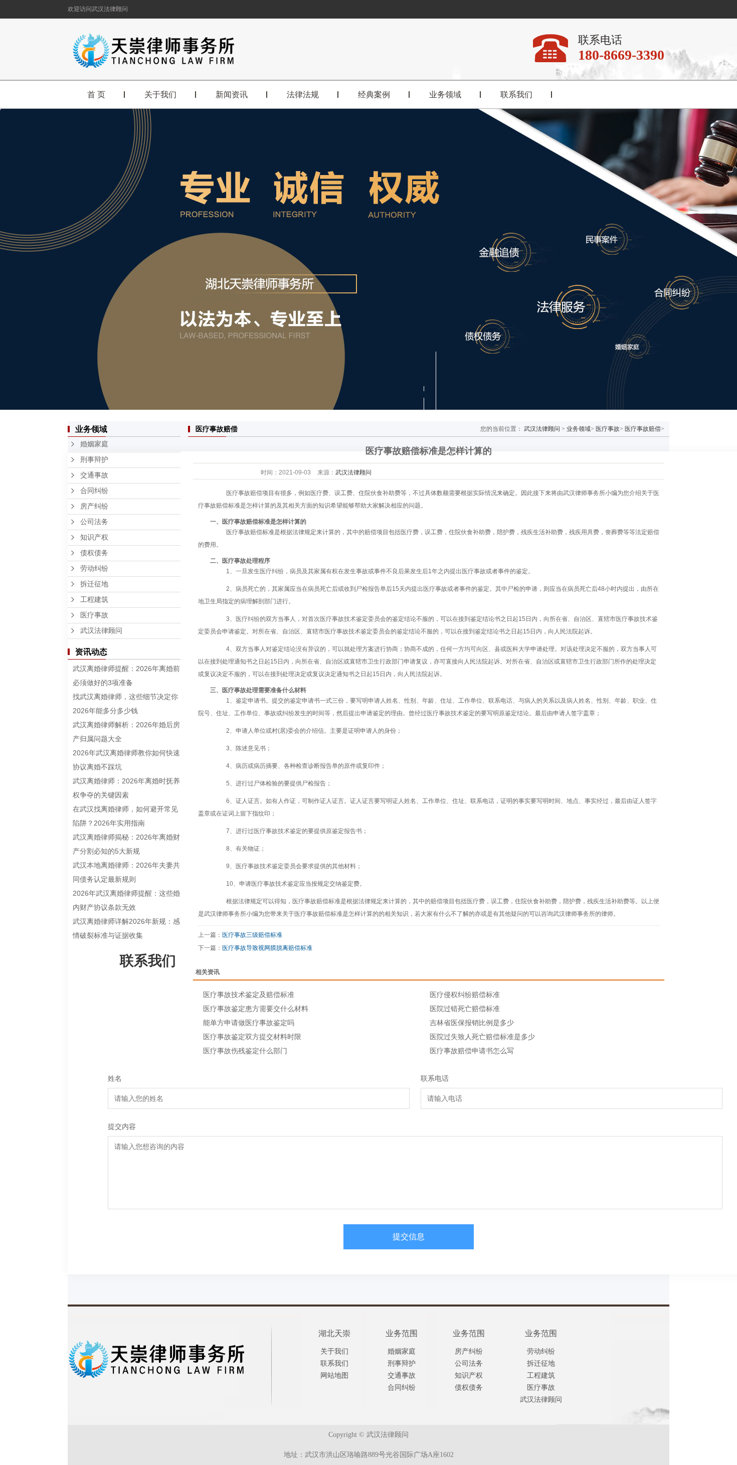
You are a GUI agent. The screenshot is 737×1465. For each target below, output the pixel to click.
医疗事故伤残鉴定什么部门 (245, 1051)
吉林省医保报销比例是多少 (472, 1023)
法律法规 (303, 94)
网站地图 (334, 1375)
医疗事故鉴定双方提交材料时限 (252, 1037)
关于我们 (160, 94)
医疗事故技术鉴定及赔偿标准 (248, 995)
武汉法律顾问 (101, 630)
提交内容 (122, 1126)
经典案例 (374, 94)
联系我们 (516, 94)
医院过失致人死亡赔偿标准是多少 (482, 1037)
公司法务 (94, 522)
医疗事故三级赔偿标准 (252, 934)
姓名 (115, 1078)
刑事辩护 (94, 459)
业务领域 (445, 94)
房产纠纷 (94, 506)
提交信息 (409, 1236)
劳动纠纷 (94, 568)
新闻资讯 (232, 94)
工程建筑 (94, 599)
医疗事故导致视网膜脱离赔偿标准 (267, 947)
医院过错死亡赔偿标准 (465, 1009)
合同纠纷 (94, 491)
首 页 (96, 94)
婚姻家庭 (94, 444)
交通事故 (94, 475)
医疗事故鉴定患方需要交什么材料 (255, 1009)
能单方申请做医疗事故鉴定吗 (248, 1023)
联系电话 (435, 1078)
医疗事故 (94, 615)
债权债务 (94, 553)
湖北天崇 (334, 1333)
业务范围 (402, 1333)
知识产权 (94, 537)
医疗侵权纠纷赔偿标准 (465, 995)
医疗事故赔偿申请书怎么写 (472, 1051)
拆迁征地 (94, 584)
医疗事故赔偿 (643, 428)
